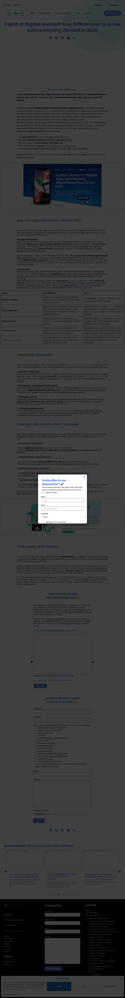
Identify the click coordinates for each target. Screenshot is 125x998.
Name (43, 497)
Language (44, 514)
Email (43, 505)
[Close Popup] (84, 477)
